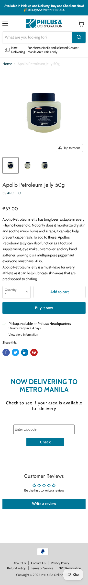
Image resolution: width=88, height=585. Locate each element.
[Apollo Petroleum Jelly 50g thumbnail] (10, 165)
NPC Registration (70, 568)
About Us (19, 563)
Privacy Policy (60, 563)
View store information (23, 334)
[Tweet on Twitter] (15, 352)
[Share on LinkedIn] (24, 352)
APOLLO (14, 193)
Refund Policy (16, 568)
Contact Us (38, 563)
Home (7, 64)
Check (45, 442)
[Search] (79, 37)
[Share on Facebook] (6, 352)
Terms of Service (42, 568)
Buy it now (44, 308)
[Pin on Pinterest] (34, 352)
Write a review (44, 503)
